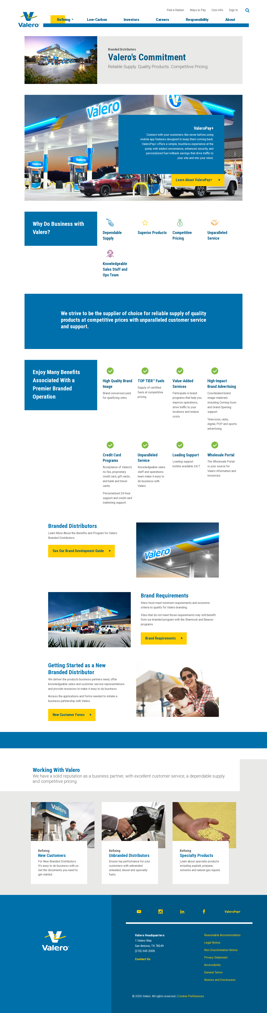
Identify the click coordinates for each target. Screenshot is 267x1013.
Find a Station (175, 10)
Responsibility (197, 19)
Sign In (233, 10)
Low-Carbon (97, 19)
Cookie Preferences (191, 996)
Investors (131, 19)
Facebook (204, 912)
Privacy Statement (215, 957)
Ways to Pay (198, 10)
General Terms (213, 972)
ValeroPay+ (232, 911)
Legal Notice (212, 942)
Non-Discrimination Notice (221, 950)
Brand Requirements (160, 638)
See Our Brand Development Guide (78, 551)
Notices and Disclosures (220, 980)
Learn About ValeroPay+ (194, 180)
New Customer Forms (69, 715)
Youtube (139, 912)
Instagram (161, 912)
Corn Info (217, 10)
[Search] (247, 10)
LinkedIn (183, 912)
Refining (63, 19)
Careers (162, 19)
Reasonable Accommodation (222, 935)
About (230, 19)
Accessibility (212, 965)
